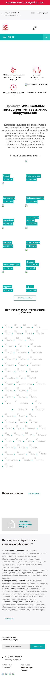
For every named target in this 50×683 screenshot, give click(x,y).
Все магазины (34, 493)
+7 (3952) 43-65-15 (12, 12)
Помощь (25, 670)
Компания (25, 665)
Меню (11, 37)
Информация (27, 667)
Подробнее (9, 619)
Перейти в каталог (25, 298)
